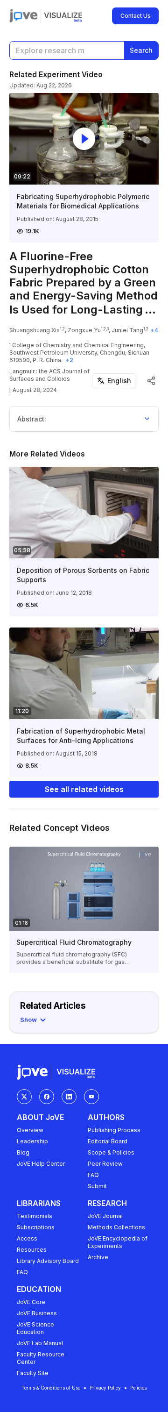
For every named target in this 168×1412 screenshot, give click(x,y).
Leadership (32, 1141)
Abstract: (31, 419)
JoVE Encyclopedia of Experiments (117, 1242)
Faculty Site (33, 1372)
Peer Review (105, 1163)
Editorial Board (107, 1141)
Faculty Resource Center (40, 1358)
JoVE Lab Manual (40, 1343)
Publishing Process (114, 1130)
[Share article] (151, 380)
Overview (30, 1130)
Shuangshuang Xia (34, 330)
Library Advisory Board (48, 1260)
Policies (138, 1388)
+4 (154, 330)
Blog (23, 1152)
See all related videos (84, 789)
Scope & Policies (111, 1152)
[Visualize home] (63, 15)
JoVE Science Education (35, 1328)
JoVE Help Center (41, 1163)
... (150, 309)
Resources (32, 1249)
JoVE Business (37, 1313)
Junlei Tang (127, 330)
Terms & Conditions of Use (50, 1388)
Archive (98, 1257)
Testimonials (34, 1215)
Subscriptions (36, 1227)
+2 (69, 360)
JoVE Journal (105, 1215)
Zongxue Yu (84, 330)
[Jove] (23, 15)
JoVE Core (31, 1301)
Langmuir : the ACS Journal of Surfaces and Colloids (49, 375)
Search (141, 50)
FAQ (93, 1174)
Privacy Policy (105, 1388)
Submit (97, 1186)
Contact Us (135, 15)
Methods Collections (116, 1227)
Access (27, 1238)
